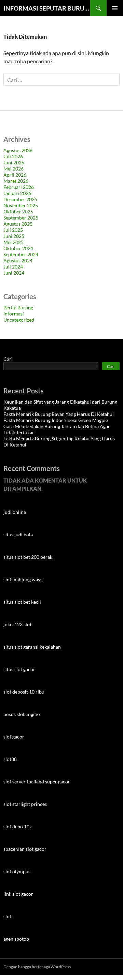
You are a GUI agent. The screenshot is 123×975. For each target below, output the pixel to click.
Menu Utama (115, 8)
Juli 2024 (13, 267)
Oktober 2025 (18, 211)
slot (7, 916)
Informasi (13, 313)
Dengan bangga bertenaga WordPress (37, 966)
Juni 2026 (13, 162)
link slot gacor (18, 894)
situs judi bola (18, 534)
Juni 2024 (13, 273)
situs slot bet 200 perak (27, 557)
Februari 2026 (18, 187)
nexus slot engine (21, 714)
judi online (14, 512)
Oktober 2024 (18, 248)
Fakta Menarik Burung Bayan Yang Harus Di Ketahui (58, 414)
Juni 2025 (13, 236)
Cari (8, 359)
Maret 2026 (15, 181)
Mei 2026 (13, 169)
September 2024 (20, 254)
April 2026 (14, 175)
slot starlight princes (25, 804)
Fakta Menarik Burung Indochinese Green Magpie (55, 420)
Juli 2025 (13, 230)
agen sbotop (16, 939)
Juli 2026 (13, 156)
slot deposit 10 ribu (23, 692)
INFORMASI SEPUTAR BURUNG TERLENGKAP (46, 8)
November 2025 (20, 205)
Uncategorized (18, 320)
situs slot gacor (19, 669)
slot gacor (13, 737)
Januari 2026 (17, 193)
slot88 (10, 759)
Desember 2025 (20, 199)
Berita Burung (18, 307)
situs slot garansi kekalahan (32, 647)
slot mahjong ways (22, 579)
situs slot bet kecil (22, 602)
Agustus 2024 (17, 260)
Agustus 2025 (17, 224)
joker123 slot (17, 624)
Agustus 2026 (17, 150)
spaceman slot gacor (24, 849)
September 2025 (20, 218)
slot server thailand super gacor (36, 781)
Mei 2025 (13, 242)
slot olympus (16, 871)
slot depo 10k (17, 826)
